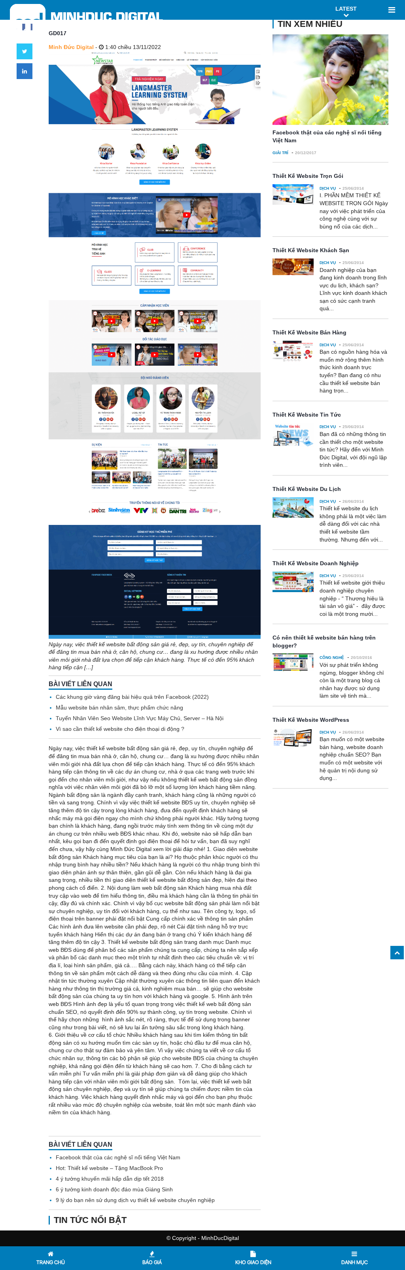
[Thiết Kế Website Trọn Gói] (293, 194)
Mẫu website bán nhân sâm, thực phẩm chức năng (119, 707)
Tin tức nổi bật (90, 1220)
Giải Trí (280, 153)
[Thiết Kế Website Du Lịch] (293, 507)
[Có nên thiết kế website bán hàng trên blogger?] (293, 662)
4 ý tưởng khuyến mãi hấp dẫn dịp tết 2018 (110, 1179)
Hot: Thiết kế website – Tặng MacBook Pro (109, 1168)
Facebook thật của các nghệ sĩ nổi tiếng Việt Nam (118, 1157)
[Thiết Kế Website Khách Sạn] (293, 267)
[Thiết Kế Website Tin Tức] (293, 435)
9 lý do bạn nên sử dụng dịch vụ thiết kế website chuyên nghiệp (135, 1200)
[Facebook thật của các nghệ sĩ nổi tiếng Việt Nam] (330, 79)
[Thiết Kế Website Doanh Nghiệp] (293, 582)
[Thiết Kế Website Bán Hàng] (293, 351)
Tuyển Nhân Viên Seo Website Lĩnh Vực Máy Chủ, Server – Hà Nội (139, 718)
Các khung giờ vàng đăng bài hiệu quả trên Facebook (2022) (132, 697)
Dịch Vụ (328, 188)
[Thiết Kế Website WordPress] (293, 738)
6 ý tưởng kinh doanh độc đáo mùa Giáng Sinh (114, 1189)
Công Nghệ (332, 657)
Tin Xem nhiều (310, 24)
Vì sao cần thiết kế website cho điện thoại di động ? (120, 729)
